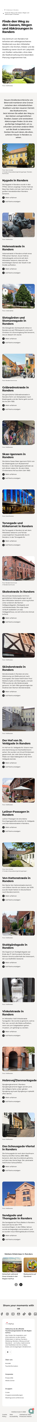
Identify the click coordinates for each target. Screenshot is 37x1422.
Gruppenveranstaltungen (14, 1395)
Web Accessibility (14, 1415)
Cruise (7, 1392)
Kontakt (8, 1363)
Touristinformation (11, 1366)
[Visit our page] (7, 1314)
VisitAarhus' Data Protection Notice (25, 1415)
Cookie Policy (4, 1415)
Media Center (10, 1380)
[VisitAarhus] (11, 1323)
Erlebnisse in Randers (12, 10)
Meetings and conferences (14, 1398)
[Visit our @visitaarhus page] (24, 1314)
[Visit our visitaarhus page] (1, 1314)
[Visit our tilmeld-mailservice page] (18, 1314)
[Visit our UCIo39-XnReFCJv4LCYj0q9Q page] (13, 1314)
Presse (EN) (9, 1378)
